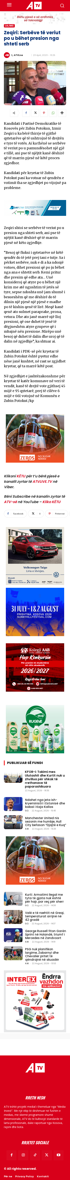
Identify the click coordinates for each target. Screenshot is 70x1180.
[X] (35, 113)
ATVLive (18, 55)
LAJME (9, 25)
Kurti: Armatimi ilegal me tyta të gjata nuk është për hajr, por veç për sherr (44, 898)
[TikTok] (35, 1155)
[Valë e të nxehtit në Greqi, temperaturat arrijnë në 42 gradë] (13, 917)
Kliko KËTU (51, 501)
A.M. (27, 828)
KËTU (21, 476)
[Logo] (34, 5)
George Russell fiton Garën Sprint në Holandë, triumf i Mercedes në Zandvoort (45, 934)
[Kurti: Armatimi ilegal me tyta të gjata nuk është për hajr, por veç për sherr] (13, 899)
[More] (62, 113)
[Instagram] (23, 1155)
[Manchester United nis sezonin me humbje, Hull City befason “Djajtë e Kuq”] (13, 822)
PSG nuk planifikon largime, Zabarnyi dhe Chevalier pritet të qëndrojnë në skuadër (42, 954)
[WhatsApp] (53, 113)
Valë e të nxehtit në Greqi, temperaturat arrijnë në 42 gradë (44, 916)
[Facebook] (26, 113)
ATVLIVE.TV (42, 481)
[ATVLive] (7, 55)
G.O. (27, 810)
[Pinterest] (44, 113)
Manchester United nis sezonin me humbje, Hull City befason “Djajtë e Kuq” (45, 821)
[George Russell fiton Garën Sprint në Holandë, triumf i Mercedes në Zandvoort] (13, 935)
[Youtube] (58, 1155)
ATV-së (10, 501)
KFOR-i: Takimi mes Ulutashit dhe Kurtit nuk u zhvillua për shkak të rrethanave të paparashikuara (45, 779)
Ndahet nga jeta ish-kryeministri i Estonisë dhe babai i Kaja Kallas (45, 803)
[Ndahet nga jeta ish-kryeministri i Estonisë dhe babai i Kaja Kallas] (13, 804)
